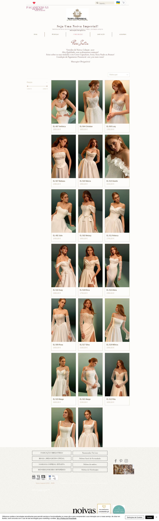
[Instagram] (126, 461)
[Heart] (34, 2)
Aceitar (149, 517)
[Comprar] (123, 2)
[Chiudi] (156, 517)
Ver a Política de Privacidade (66, 518)
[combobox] (119, 75)
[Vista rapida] (63, 102)
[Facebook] (115, 461)
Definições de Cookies (134, 517)
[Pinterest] (121, 461)
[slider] (27, 86)
